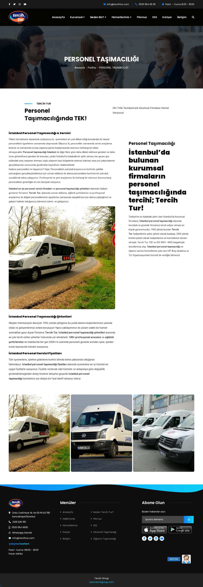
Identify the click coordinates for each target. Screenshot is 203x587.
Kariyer (66, 532)
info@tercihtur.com (118, 4)
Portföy (92, 67)
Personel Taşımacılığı (104, 532)
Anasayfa (80, 67)
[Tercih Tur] (18, 17)
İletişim (66, 538)
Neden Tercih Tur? (103, 512)
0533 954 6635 (20, 527)
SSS (95, 525)
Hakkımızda (69, 518)
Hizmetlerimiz (70, 525)
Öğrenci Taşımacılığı (104, 538)
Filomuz (97, 518)
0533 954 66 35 (147, 4)
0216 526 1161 (19, 522)
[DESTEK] (186, 559)
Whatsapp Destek (22, 532)
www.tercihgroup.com (101, 582)
